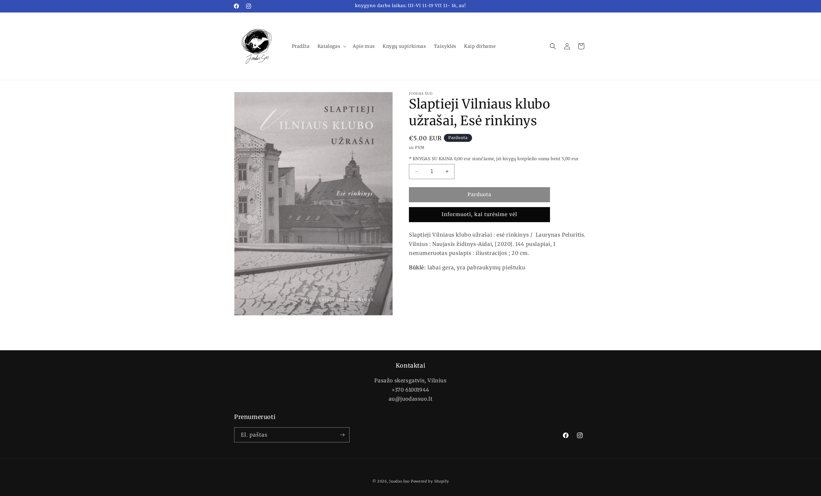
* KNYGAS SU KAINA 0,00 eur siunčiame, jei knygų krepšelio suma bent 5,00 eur (494, 158)
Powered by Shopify (430, 481)
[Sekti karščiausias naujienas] (342, 434)
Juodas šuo (399, 481)
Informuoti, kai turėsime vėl (479, 214)
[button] (331, 46)
